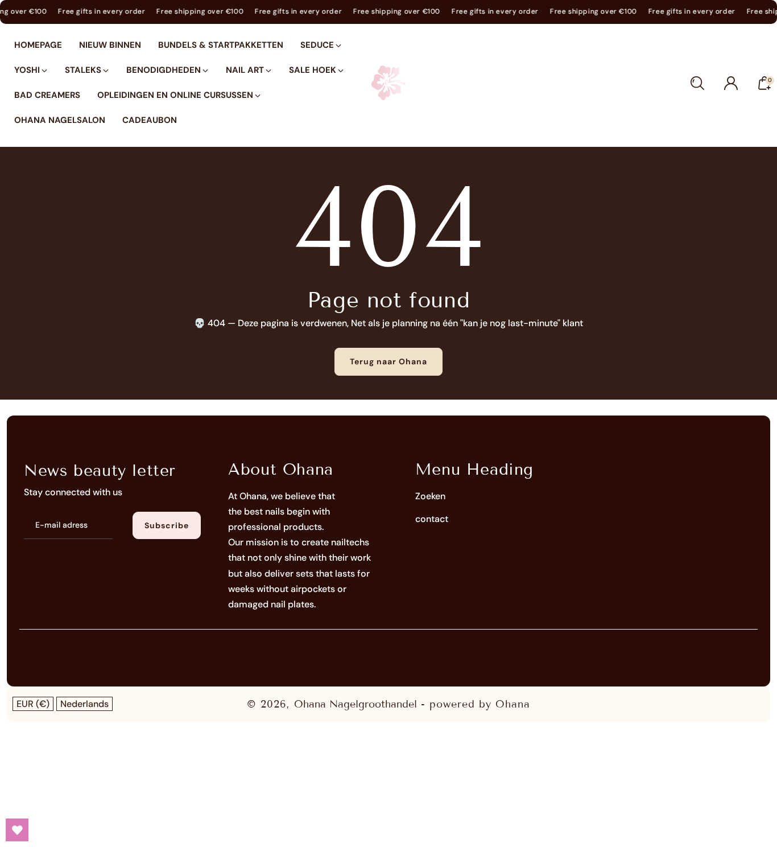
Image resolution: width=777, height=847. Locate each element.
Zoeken (430, 496)
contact (431, 519)
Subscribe (166, 525)
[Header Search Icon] (697, 83)
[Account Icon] (731, 83)
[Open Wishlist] (17, 830)
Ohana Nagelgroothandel (355, 704)
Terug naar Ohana (388, 361)
